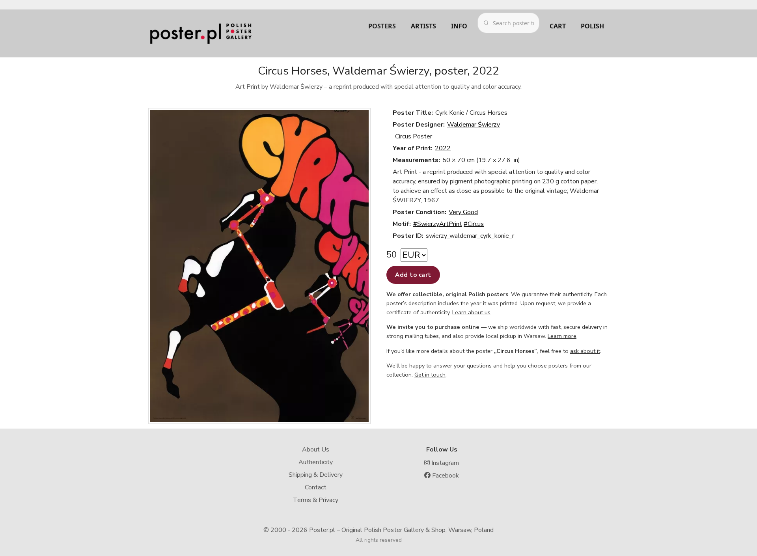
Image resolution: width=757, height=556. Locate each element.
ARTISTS (423, 26)
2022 (443, 148)
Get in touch (430, 375)
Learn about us (471, 312)
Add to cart (413, 275)
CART (558, 26)
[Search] (486, 22)
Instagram (444, 463)
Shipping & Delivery (316, 474)
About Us (315, 449)
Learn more (562, 336)
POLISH (592, 26)
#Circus (474, 224)
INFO (459, 26)
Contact (315, 487)
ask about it (585, 351)
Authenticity (315, 462)
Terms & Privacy (315, 500)
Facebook (445, 475)
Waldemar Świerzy (473, 124)
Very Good (463, 212)
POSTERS (382, 26)
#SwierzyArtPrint (437, 224)
